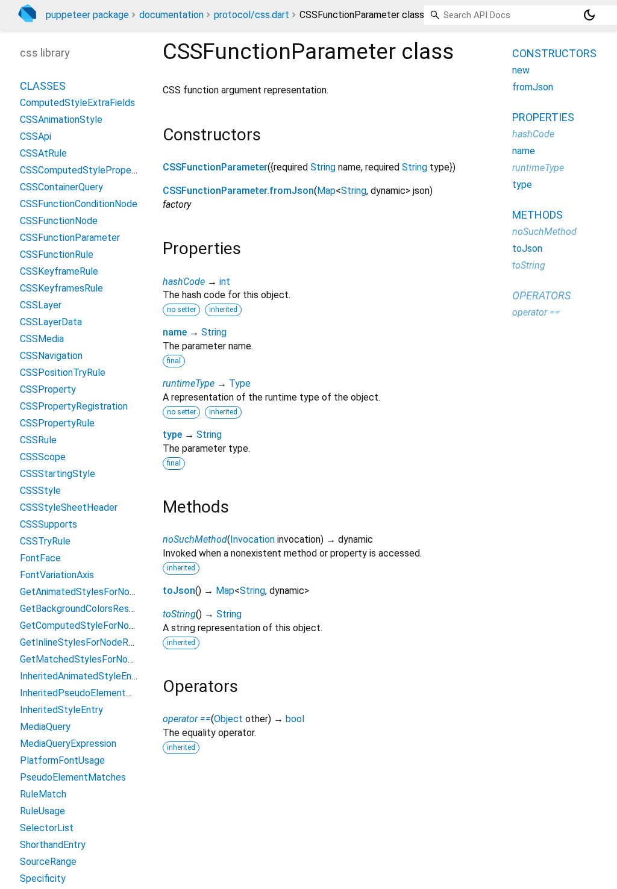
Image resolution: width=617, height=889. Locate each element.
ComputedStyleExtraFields (77, 102)
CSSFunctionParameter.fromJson (238, 190)
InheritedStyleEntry (61, 710)
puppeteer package (87, 14)
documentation (171, 14)
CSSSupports (48, 524)
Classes (43, 86)
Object (228, 719)
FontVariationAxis (57, 575)
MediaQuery (45, 726)
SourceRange (48, 861)
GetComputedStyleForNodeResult (94, 625)
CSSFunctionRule (56, 254)
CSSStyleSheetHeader (68, 507)
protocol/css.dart (251, 14)
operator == (187, 719)
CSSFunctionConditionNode (78, 204)
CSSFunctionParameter (215, 167)
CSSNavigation (51, 355)
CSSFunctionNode (59, 220)
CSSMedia (42, 339)
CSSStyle (40, 490)
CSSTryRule (45, 541)
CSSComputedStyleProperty (81, 170)
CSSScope (43, 457)
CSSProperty (48, 389)
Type (240, 383)
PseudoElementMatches (73, 777)
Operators (541, 295)
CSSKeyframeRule (59, 271)
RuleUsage (42, 811)
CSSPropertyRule (57, 423)
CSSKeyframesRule (61, 288)
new (521, 70)
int (224, 281)
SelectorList (47, 828)
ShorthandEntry (53, 844)
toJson (179, 590)
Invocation (252, 539)
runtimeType (189, 383)
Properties (543, 117)
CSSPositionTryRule (62, 372)
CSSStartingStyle (57, 473)
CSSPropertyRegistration (74, 406)
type (172, 434)
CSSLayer (40, 305)
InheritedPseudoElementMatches (92, 693)
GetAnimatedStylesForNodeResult (94, 591)
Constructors (554, 53)
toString (179, 614)
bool (295, 719)
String (323, 167)
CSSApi (35, 136)
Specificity (43, 878)
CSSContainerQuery (61, 187)
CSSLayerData (51, 322)
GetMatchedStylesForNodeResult (93, 659)
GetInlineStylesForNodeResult (85, 642)
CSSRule (38, 440)
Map (326, 190)
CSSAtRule (43, 153)
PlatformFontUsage (62, 760)
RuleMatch (43, 794)
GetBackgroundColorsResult (80, 608)
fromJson (532, 87)
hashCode (184, 281)
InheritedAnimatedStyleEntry (81, 676)
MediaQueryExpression (68, 743)
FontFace (40, 558)
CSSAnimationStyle (61, 119)
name (175, 332)
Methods (537, 214)
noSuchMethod (195, 539)
